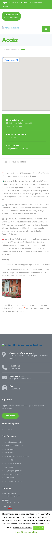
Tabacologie (9, 460)
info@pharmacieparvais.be (17, 149)
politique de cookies (22, 527)
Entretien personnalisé (13, 442)
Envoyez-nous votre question (11, 16)
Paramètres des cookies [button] (26, 532)
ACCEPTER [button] (39, 527)
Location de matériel (12, 463)
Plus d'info (10, 416)
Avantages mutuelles (12, 474)
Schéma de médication (13, 445)
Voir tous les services (13, 481)
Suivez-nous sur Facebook (30, 345)
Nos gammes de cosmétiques (16, 456)
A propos (8, 429)
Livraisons (8, 452)
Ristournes (8, 467)
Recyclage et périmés (13, 470)
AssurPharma (9, 477)
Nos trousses (9, 449)
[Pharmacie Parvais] (10, 27)
